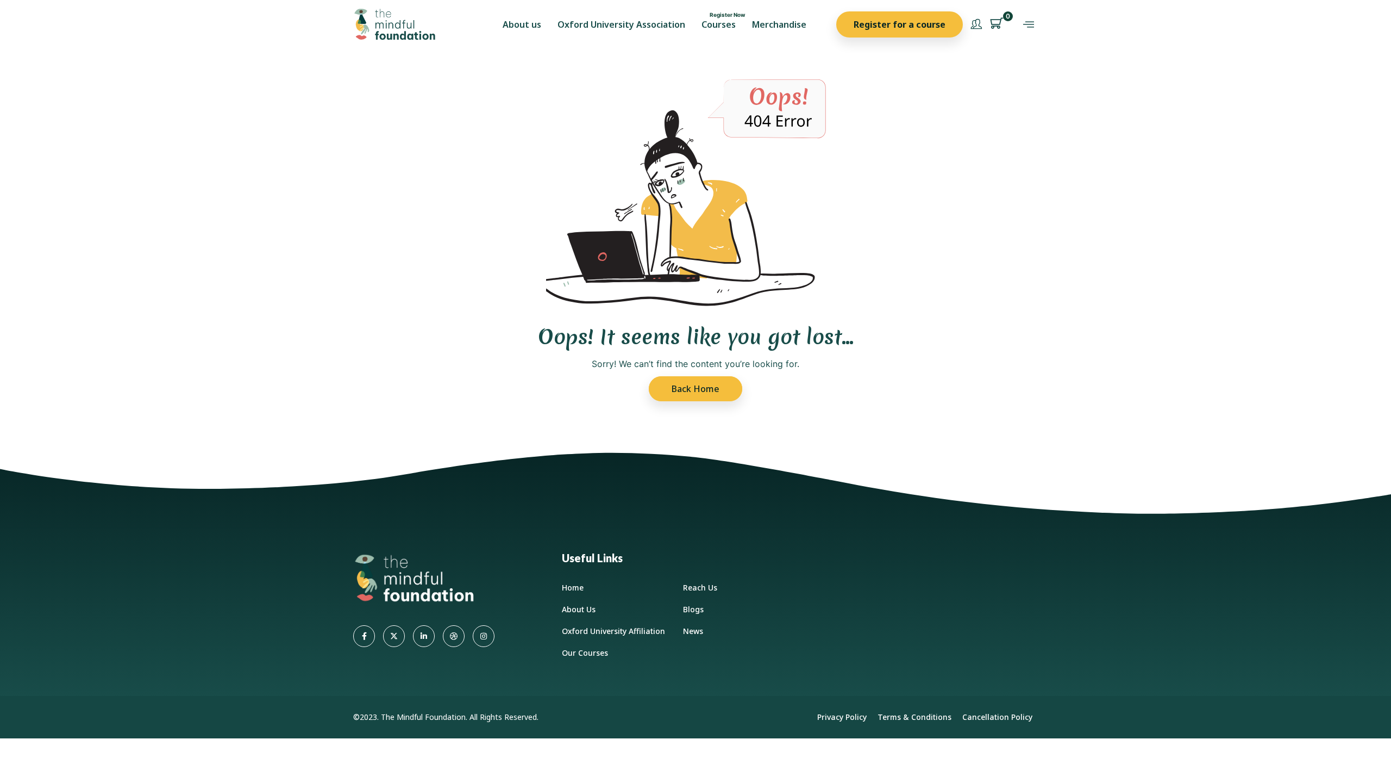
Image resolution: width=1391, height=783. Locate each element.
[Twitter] (394, 636)
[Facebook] (364, 636)
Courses (718, 24)
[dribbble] (454, 636)
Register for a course (899, 24)
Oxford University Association (621, 24)
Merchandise (779, 24)
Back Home (695, 389)
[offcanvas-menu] (1028, 24)
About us (522, 24)
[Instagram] (483, 636)
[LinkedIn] (424, 636)
